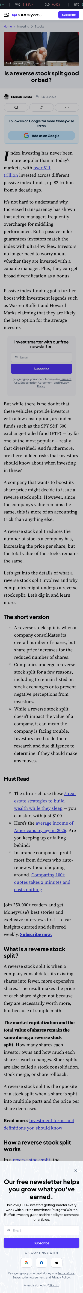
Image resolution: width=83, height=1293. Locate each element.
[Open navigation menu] (6, 14)
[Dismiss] (75, 1170)
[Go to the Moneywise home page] (28, 15)
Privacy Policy (60, 1277)
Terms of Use (66, 1273)
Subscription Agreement (28, 1277)
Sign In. (54, 1285)
